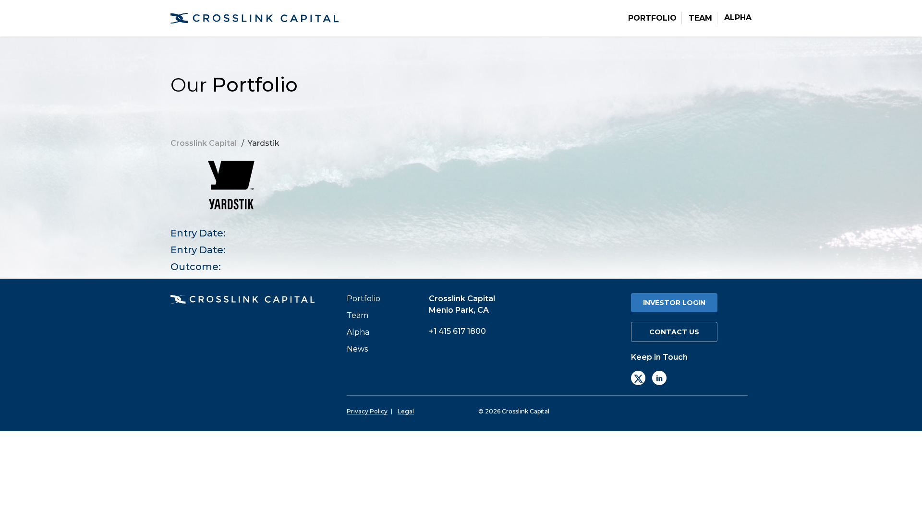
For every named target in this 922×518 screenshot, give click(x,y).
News (357, 349)
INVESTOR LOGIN (674, 302)
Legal (406, 411)
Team (700, 18)
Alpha (738, 18)
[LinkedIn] (659, 378)
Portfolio (652, 18)
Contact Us (674, 332)
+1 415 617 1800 (457, 331)
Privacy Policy (367, 411)
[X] (638, 378)
